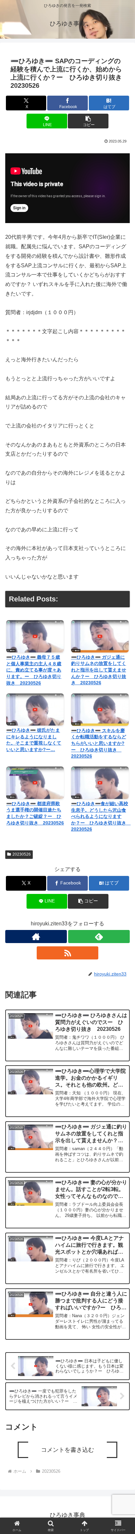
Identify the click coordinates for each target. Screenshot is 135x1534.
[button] (88, 121)
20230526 (21, 854)
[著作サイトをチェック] (36, 936)
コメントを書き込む (67, 1450)
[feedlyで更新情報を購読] (99, 936)
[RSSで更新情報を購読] (67, 952)
